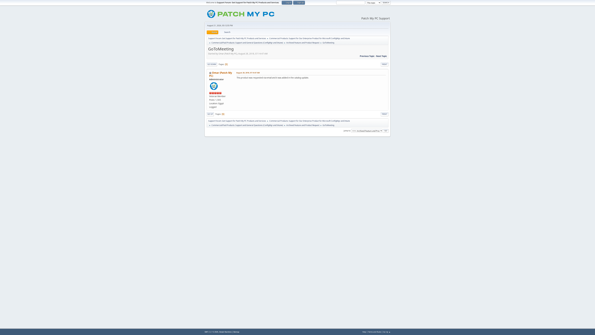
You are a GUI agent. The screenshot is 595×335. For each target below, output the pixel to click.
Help (364, 332)
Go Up (210, 114)
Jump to (347, 130)
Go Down (211, 64)
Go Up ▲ (386, 332)
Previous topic (367, 56)
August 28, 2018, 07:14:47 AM (248, 72)
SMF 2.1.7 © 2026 (211, 332)
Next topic (381, 56)
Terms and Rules (374, 332)
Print (384, 64)
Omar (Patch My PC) (220, 74)
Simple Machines (225, 332)
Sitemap (236, 332)
